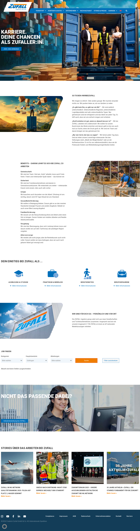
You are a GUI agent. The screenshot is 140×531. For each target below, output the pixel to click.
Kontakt (118, 516)
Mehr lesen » (6, 496)
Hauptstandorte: (32, 356)
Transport (40, 11)
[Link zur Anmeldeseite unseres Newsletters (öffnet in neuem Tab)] (24, 516)
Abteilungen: (55, 356)
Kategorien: (5, 356)
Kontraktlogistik (55, 11)
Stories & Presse (100, 11)
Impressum (63, 516)
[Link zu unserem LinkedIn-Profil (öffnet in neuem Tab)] (19, 516)
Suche (86, 360)
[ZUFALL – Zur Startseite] (18, 7)
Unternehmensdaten (103, 516)
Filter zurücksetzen (111, 360)
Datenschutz (85, 516)
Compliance (50, 516)
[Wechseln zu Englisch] (120, 10)
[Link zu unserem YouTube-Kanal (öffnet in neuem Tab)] (7, 516)
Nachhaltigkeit (86, 11)
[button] (126, 11)
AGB (74, 516)
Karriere (112, 11)
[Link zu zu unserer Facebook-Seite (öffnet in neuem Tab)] (13, 516)
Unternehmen (71, 11)
